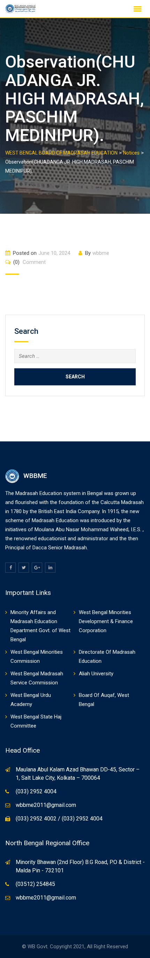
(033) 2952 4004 (36, 791)
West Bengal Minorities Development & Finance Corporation (106, 621)
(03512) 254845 (35, 884)
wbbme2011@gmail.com (46, 805)
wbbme (100, 253)
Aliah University (96, 673)
